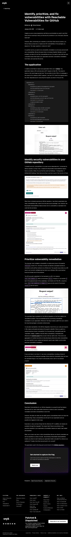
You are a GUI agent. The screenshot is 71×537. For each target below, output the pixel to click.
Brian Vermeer (37, 25)
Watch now (35, 465)
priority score (36, 336)
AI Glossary (19, 504)
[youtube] (6, 524)
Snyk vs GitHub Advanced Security (62, 498)
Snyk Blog (7, 8)
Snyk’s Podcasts (20, 502)
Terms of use (43, 533)
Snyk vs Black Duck (62, 505)
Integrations (6, 503)
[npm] (12, 524)
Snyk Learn (33, 500)
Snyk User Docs (34, 502)
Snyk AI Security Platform (7, 498)
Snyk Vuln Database (32, 506)
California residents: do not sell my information (58, 533)
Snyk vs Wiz (60, 507)
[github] (10, 524)
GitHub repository (59, 445)
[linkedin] (8, 524)
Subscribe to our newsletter (58, 521)
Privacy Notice (35, 533)
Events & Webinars (48, 508)
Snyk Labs (32, 498)
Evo (4, 501)
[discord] (15, 524)
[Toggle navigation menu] (68, 3)
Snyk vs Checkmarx (62, 503)
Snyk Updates (33, 509)
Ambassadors (46, 510)
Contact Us (46, 502)
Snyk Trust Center (34, 511)
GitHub (58, 69)
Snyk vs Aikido (60, 509)
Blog (17, 500)
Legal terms (28, 533)
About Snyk (46, 500)
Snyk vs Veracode (61, 501)
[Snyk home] (4, 3)
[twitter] (3, 524)
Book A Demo (46, 504)
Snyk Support (33, 504)
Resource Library (20, 498)
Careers (45, 506)
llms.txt (18, 506)
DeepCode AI (6, 505)
